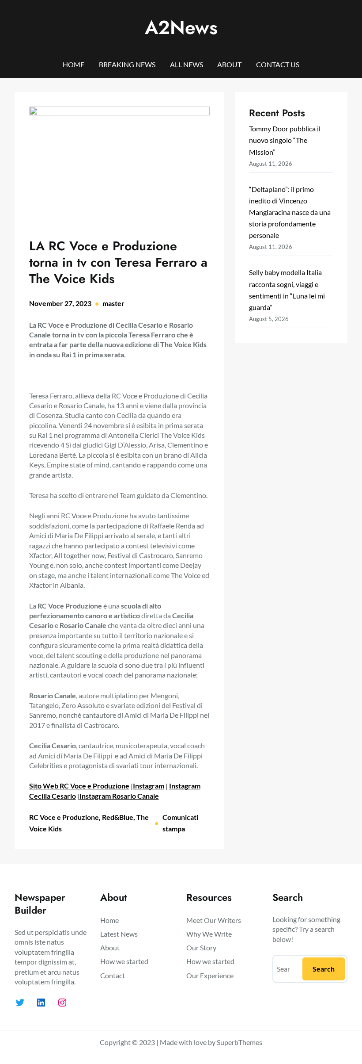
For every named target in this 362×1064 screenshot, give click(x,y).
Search (324, 968)
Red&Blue (117, 817)
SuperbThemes (239, 1042)
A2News (181, 27)
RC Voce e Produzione (64, 817)
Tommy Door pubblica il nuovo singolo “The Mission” (285, 140)
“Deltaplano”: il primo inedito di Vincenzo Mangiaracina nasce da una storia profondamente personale (290, 212)
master (113, 303)
